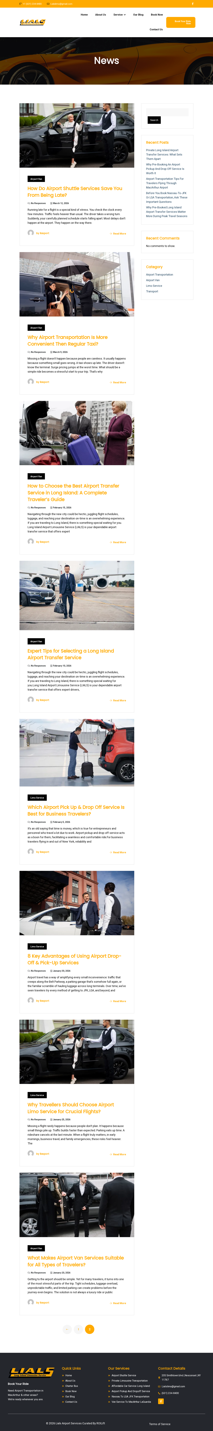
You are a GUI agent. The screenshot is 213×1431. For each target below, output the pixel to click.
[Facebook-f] (161, 1401)
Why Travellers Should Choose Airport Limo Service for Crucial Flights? (71, 1108)
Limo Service (37, 798)
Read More (119, 233)
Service (118, 14)
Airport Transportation (159, 274)
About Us (100, 14)
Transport (152, 291)
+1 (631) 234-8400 (32, 3)
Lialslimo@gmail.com (61, 3)
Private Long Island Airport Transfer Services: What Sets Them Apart (164, 154)
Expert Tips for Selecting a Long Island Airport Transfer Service (71, 654)
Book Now (157, 14)
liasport (44, 233)
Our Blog (138, 14)
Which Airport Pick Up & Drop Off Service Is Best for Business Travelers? (76, 810)
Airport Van (36, 179)
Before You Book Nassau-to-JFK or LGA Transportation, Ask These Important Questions (166, 197)
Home (84, 14)
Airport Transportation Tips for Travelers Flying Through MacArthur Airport (165, 183)
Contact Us (156, 29)
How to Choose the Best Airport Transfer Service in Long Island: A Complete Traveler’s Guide (73, 493)
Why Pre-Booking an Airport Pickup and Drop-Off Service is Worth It (165, 169)
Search (154, 120)
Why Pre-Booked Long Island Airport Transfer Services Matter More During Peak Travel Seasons (166, 212)
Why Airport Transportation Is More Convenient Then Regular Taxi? (68, 340)
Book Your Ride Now (183, 22)
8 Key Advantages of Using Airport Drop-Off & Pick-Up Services (74, 959)
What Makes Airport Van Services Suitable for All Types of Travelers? (76, 1261)
